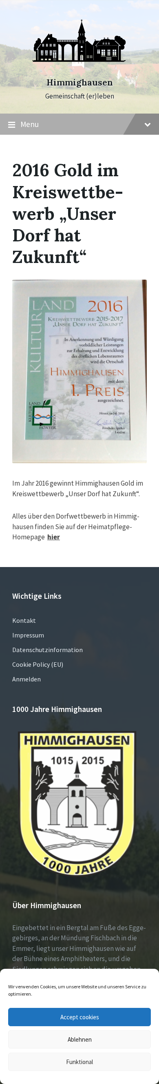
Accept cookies (79, 1017)
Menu (29, 124)
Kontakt (24, 620)
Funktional (79, 1062)
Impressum (28, 635)
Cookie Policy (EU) (37, 664)
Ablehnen (80, 1039)
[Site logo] (79, 68)
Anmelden (26, 679)
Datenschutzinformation (47, 650)
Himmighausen (79, 82)
